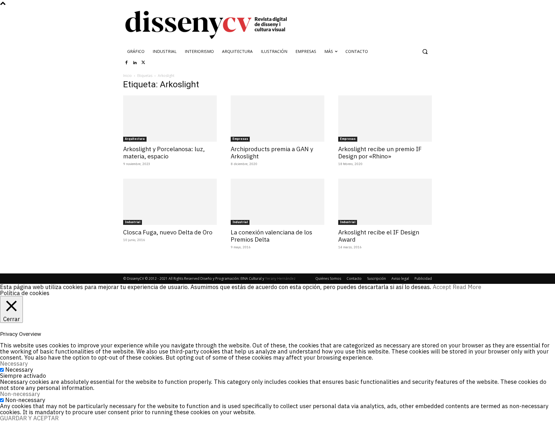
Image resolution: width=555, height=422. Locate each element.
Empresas (240, 139)
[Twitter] (143, 62)
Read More (467, 287)
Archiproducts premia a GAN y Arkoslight (272, 152)
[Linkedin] (135, 62)
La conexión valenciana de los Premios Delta (271, 235)
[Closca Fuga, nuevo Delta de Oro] (170, 202)
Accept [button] (442, 287)
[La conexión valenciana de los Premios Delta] (277, 202)
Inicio (127, 75)
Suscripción (376, 278)
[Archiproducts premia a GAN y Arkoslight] (277, 118)
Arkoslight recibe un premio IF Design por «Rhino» (380, 152)
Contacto (354, 278)
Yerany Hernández (280, 278)
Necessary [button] (14, 363)
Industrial (132, 222)
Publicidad (423, 278)
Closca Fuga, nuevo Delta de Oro (167, 232)
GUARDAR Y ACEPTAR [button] (29, 418)
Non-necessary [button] (20, 394)
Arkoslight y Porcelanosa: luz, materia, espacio (164, 152)
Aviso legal (400, 278)
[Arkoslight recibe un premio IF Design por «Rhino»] (385, 118)
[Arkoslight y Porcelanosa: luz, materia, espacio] (170, 118)
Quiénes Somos (328, 278)
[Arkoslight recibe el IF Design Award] (385, 202)
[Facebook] (126, 62)
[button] (425, 51)
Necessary (19, 369)
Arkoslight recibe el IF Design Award (378, 235)
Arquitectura (135, 139)
